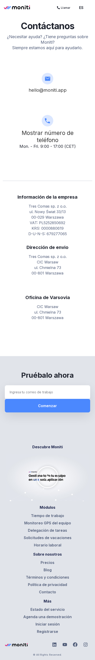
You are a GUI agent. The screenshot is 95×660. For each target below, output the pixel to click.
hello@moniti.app (48, 90)
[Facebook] (75, 644)
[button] (47, 478)
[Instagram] (85, 644)
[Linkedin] (54, 644)
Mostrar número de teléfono (48, 136)
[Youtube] (64, 644)
